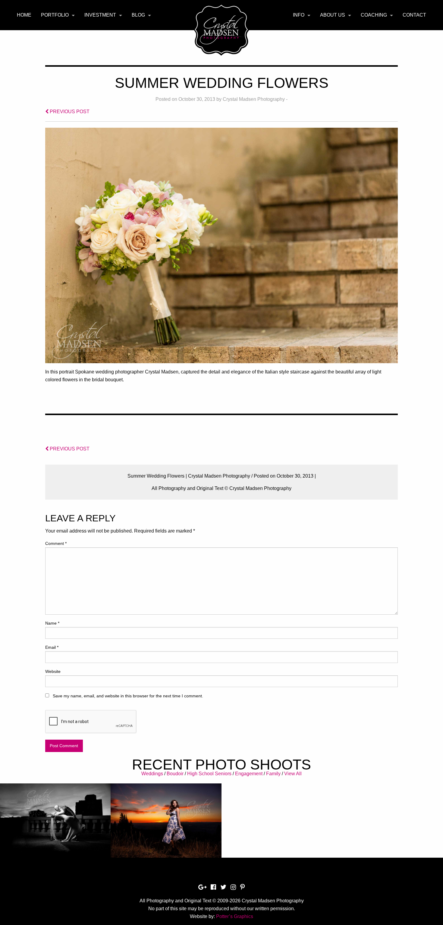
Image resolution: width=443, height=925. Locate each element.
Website (53, 671)
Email (51, 647)
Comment (56, 543)
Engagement (248, 773)
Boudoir (175, 773)
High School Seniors (209, 773)
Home (24, 15)
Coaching (374, 15)
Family (273, 773)
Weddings (152, 773)
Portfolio (55, 15)
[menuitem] (24, 15)
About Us (332, 15)
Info (298, 15)
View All (293, 773)
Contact (414, 15)
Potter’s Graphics (234, 916)
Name (52, 623)
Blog (138, 15)
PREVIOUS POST (69, 111)
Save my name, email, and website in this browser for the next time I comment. (128, 695)
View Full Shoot (55, 817)
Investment (100, 15)
